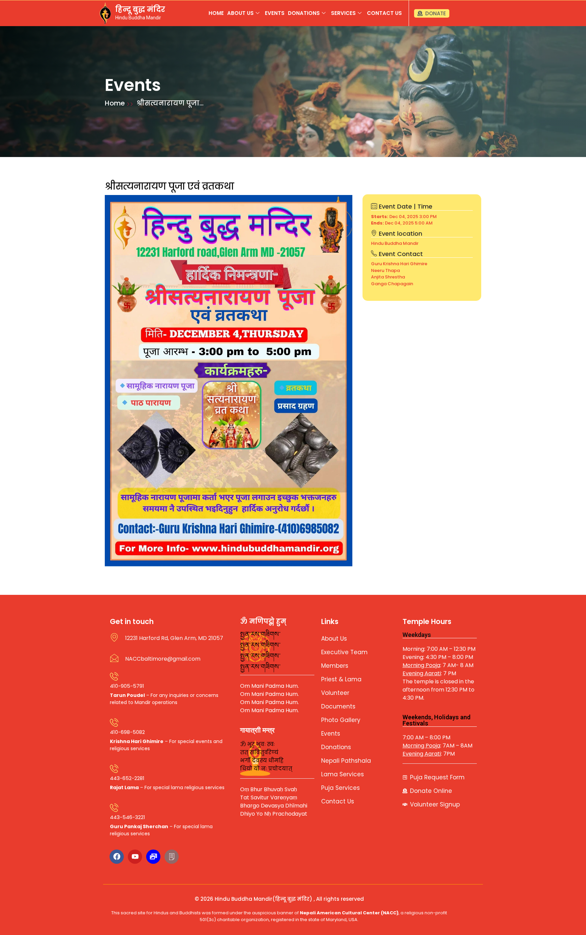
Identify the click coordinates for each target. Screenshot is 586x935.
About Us (240, 13)
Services (343, 13)
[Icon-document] (171, 857)
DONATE (435, 13)
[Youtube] (135, 857)
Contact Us (384, 13)
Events (275, 13)
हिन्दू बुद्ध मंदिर (140, 9)
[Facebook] (117, 857)
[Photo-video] (153, 857)
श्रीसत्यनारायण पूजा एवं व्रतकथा (169, 186)
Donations (304, 13)
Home (216, 13)
